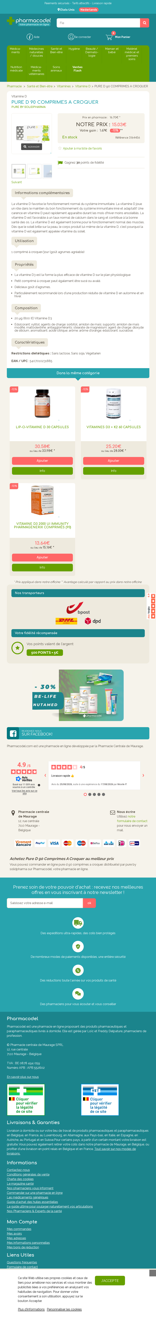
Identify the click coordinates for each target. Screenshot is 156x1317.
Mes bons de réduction (23, 1247)
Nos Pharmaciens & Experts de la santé (34, 1211)
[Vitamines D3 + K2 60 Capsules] (113, 403)
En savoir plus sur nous (23, 1077)
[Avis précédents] (45, 775)
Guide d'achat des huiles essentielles (32, 1202)
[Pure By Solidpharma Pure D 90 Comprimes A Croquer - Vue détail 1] (34, 171)
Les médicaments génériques (27, 1197)
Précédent (18, 158)
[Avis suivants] (143, 775)
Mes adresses (16, 1238)
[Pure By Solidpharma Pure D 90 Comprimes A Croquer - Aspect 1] (50, 171)
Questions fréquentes (22, 1262)
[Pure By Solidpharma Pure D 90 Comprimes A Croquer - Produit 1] (19, 171)
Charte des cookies (20, 1179)
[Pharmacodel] (29, 21)
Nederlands (88, 9)
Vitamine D (83, 86)
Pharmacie (14, 86)
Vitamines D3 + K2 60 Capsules (114, 427)
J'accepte (110, 1281)
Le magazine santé (20, 1183)
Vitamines (64, 86)
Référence (121, 137)
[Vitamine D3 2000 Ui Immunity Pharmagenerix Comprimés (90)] (42, 500)
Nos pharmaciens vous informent (30, 1188)
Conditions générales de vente (28, 1174)
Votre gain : (89, 130)
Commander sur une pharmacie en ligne (35, 1193)
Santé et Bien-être (40, 86)
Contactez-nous (18, 1170)
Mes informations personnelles (28, 1243)
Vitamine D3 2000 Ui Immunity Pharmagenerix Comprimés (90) (42, 525)
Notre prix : (93, 124)
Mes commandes (19, 1229)
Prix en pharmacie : (95, 117)
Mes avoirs (14, 1233)
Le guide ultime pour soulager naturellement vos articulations (50, 1206)
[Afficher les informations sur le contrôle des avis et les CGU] (39, 785)
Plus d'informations (31, 1309)
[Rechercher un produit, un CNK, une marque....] (144, 22)
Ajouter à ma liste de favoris (82, 148)
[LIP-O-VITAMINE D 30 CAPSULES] (42, 403)
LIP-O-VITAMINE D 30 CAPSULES (42, 427)
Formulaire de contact (22, 1267)
